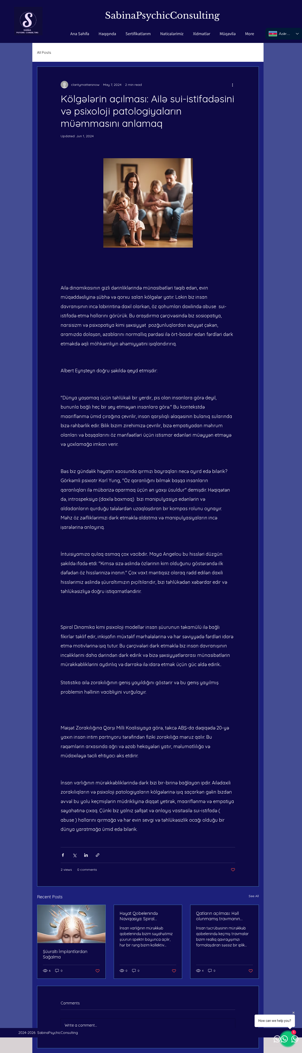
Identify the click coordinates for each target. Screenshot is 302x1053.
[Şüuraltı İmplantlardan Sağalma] (71, 924)
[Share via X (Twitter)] (74, 855)
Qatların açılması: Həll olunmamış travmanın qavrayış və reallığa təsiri (220, 916)
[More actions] (232, 84)
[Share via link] (97, 855)
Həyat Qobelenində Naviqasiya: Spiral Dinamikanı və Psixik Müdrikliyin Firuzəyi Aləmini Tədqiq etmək (145, 916)
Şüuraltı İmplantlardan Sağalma (65, 954)
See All (254, 896)
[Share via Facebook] (63, 855)
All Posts (44, 52)
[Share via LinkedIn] (86, 855)
